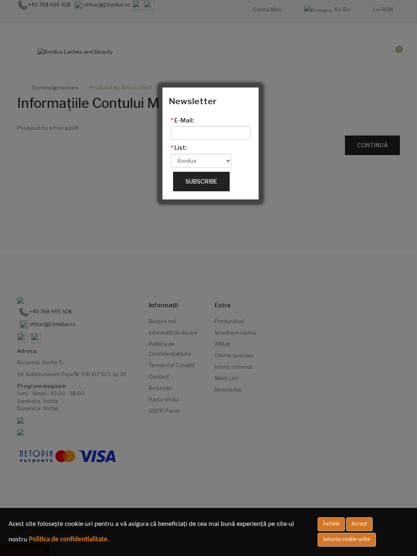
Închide (331, 524)
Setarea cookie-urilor (347, 539)
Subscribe (201, 181)
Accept (359, 524)
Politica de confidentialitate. (69, 539)
